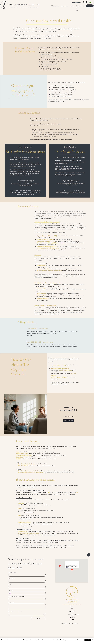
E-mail (10, 584)
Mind (17, 452)
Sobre (52, 6)
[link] (68, 408)
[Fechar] (92, 640)
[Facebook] (83, 2)
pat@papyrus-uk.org (63, 522)
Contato (82, 6)
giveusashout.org (29, 512)
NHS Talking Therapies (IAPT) (24, 455)
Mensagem (11, 602)
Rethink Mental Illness (22, 453)
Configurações (80, 639)
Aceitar (88, 639)
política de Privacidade (60, 639)
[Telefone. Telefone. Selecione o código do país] (10, 593)
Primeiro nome (12, 572)
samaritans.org (40, 503)
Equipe (62, 6)
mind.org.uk (26, 519)
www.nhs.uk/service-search (48, 535)
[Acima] (88, 555)
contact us (35, 192)
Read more (29, 335)
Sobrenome (11, 578)
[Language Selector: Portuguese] (91, 2)
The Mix (18, 458)
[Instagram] (86, 2)
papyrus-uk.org (27, 526)
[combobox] (27, 599)
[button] (68, 420)
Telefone (10, 590)
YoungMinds (19, 457)
